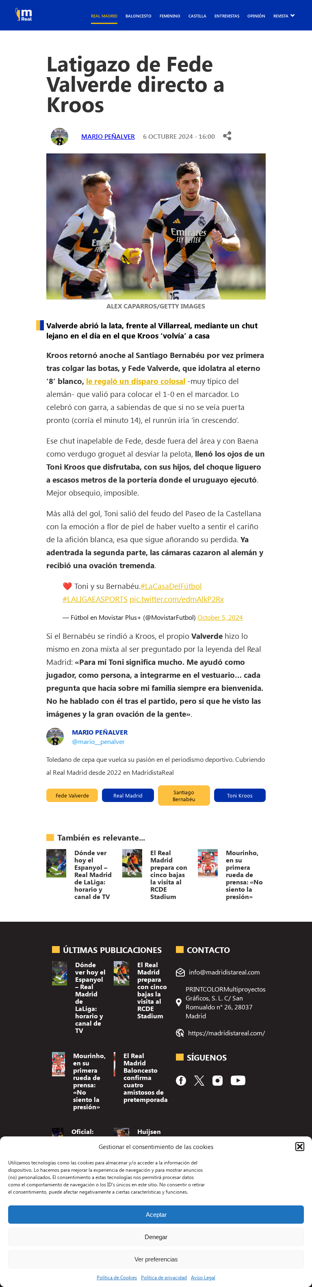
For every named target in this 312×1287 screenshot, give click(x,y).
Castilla (197, 16)
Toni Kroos (240, 795)
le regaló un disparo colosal (135, 380)
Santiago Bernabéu (184, 795)
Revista (280, 16)
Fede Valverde (72, 795)
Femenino (170, 16)
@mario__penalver (98, 741)
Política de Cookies (117, 1277)
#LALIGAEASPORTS (95, 598)
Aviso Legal (203, 1277)
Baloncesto (139, 16)
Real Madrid (104, 16)
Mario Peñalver (108, 136)
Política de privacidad (164, 1277)
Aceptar (156, 1214)
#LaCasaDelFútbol (171, 585)
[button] (300, 1147)
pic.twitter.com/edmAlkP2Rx (177, 598)
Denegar (156, 1236)
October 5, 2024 (220, 617)
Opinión (256, 16)
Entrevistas (226, 16)
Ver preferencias (156, 1259)
